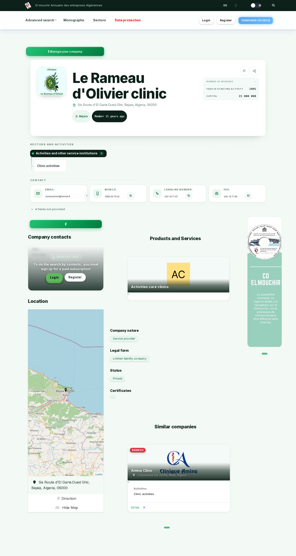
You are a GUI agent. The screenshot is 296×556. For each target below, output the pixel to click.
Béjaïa (83, 116)
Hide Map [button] (69, 507)
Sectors (99, 20)
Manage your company (66, 51)
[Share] (254, 71)
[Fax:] (248, 195)
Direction (69, 498)
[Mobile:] (130, 195)
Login (206, 20)
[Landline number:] (188, 195)
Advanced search (39, 20)
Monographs (73, 20)
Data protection (128, 20)
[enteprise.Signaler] (244, 71)
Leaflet (98, 474)
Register (226, 20)
